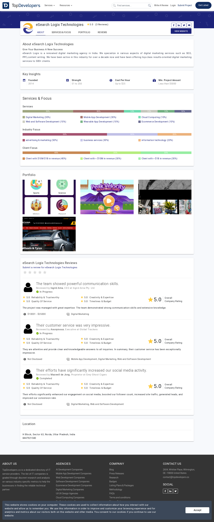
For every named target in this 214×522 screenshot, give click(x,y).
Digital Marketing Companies (70, 489)
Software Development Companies (72, 481)
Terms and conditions (119, 497)
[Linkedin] (178, 25)
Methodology (115, 489)
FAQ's (112, 493)
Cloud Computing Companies (70, 497)
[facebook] (173, 25)
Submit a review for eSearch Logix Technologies (50, 267)
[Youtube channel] (189, 25)
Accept (197, 510)
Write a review (161, 5)
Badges (113, 481)
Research (113, 477)
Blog (111, 469)
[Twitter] (184, 25)
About (40, 32)
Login (173, 5)
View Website (181, 31)
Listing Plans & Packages (121, 485)
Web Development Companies (70, 477)
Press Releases (116, 473)
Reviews (102, 32)
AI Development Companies (69, 469)
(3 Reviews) (99, 24)
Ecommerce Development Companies (74, 485)
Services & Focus (61, 32)
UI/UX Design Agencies (67, 493)
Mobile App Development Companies (73, 473)
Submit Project (185, 5)
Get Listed (203, 5)
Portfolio (84, 32)
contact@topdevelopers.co (176, 477)
